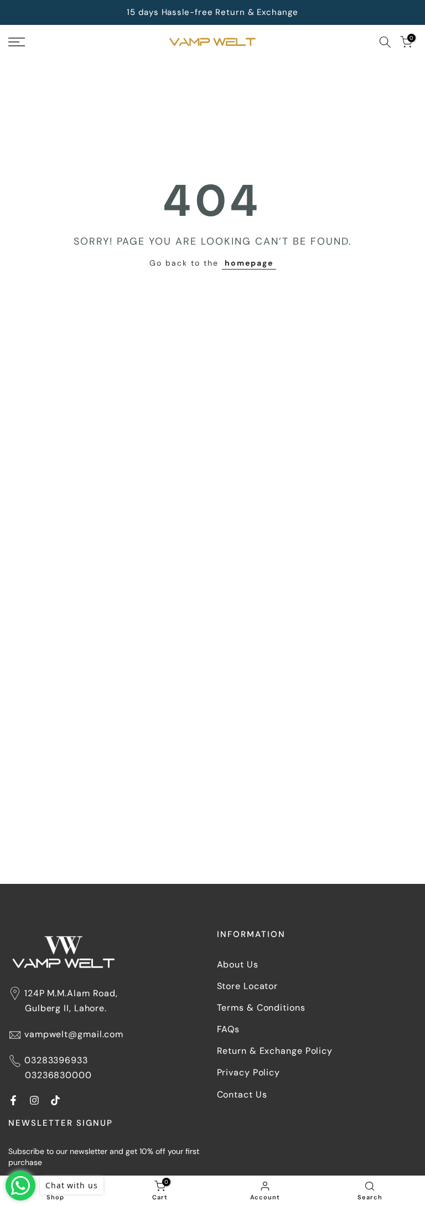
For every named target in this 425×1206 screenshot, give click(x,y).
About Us (237, 964)
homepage (249, 263)
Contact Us (242, 1094)
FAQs (228, 1029)
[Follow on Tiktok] (55, 1100)
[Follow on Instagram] (34, 1100)
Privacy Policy (249, 1072)
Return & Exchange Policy (275, 1051)
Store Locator (247, 986)
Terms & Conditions (261, 1007)
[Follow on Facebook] (13, 1100)
